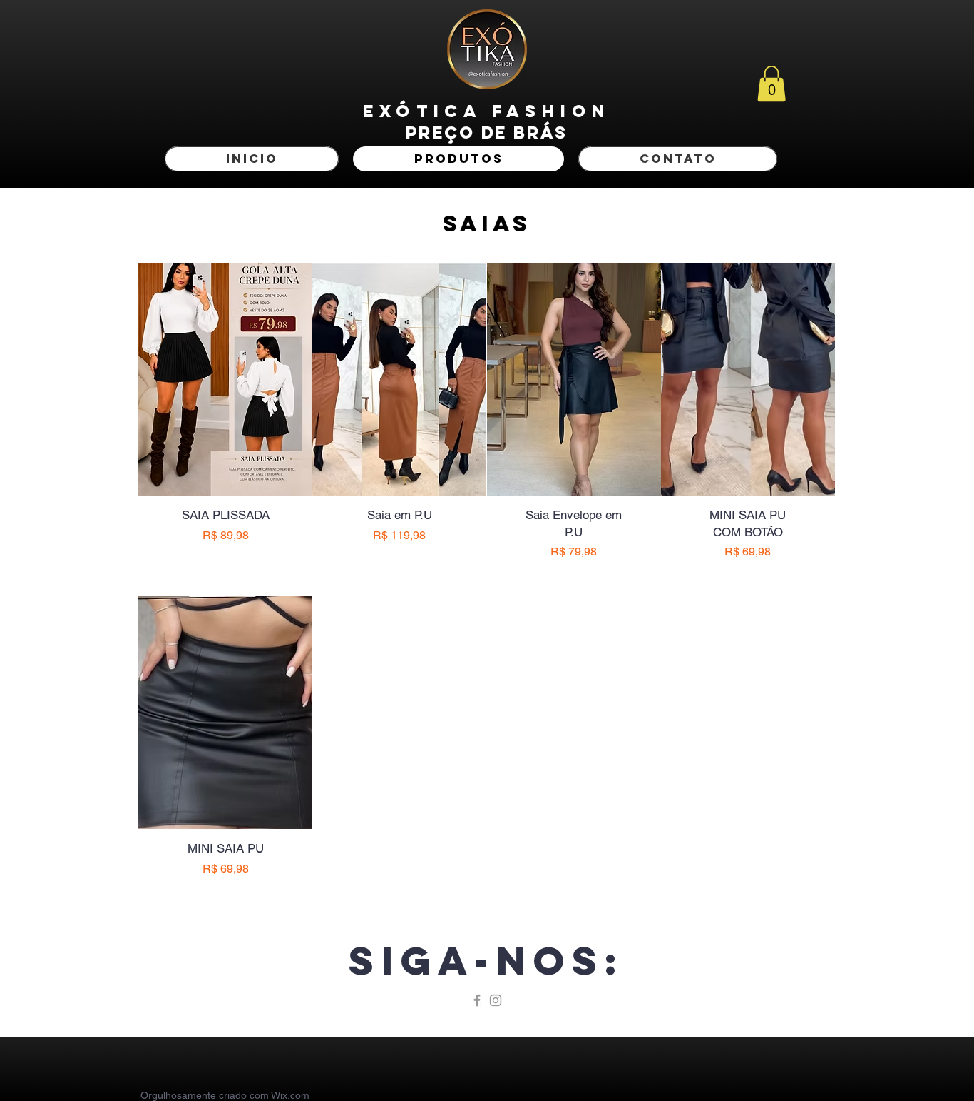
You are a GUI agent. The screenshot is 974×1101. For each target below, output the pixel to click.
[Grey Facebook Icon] (477, 1000)
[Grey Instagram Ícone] (495, 1000)
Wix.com (290, 1095)
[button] (771, 83)
